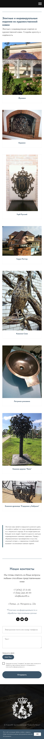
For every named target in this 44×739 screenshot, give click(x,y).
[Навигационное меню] (40, 4)
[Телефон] (18, 619)
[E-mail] (22, 619)
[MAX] (26, 619)
